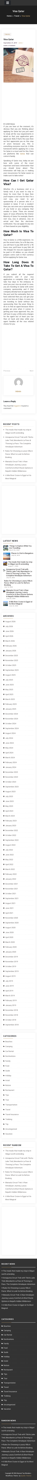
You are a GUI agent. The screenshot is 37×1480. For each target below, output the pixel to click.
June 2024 (9, 743)
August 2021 (10, 903)
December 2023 (11, 772)
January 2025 (10, 709)
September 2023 (12, 787)
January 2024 (10, 767)
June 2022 (9, 855)
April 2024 (9, 753)
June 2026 (9, 631)
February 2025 (11, 704)
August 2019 (10, 976)
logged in (17, 406)
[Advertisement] (18, 101)
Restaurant (9, 1090)
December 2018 (11, 1010)
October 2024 (10, 724)
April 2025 (9, 694)
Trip (6, 1124)
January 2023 (10, 826)
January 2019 (10, 1005)
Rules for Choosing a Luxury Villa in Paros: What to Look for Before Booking (19, 454)
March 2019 (10, 996)
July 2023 (9, 796)
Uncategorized (11, 1129)
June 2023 (9, 801)
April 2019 (9, 991)
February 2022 (11, 874)
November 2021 (11, 889)
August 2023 (10, 792)
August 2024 (10, 733)
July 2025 (9, 680)
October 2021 (10, 894)
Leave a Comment (9, 45)
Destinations (10, 1056)
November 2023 (11, 777)
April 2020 (9, 937)
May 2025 (9, 689)
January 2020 (10, 952)
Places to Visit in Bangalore (22, 553)
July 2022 (9, 850)
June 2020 (9, 932)
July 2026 (9, 626)
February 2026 (11, 646)
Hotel (7, 1080)
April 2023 (9, 811)
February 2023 (11, 821)
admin (21, 43)
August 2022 (10, 845)
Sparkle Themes (26, 1476)
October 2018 (10, 1020)
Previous (6, 371)
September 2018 (12, 1025)
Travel (7, 34)
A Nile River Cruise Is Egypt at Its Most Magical (18, 477)
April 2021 (9, 913)
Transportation (11, 1105)
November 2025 (11, 660)
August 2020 (10, 928)
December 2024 (11, 714)
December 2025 (11, 655)
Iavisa (22, 154)
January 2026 (10, 651)
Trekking (8, 1119)
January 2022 (10, 879)
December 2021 (11, 884)
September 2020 (12, 923)
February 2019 (11, 1000)
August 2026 (10, 621)
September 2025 (12, 670)
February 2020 (11, 947)
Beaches (8, 1042)
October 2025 (10, 665)
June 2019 (9, 986)
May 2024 (9, 748)
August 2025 (10, 675)
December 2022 (11, 830)
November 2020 (11, 918)
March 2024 (10, 758)
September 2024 (12, 728)
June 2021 (9, 908)
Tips (7, 1095)
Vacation (8, 1134)
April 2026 (9, 636)
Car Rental (9, 1051)
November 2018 (11, 1015)
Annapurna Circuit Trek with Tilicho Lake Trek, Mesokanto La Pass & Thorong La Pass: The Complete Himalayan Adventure (19, 442)
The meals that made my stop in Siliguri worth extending (18, 431)
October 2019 (10, 966)
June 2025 (9, 685)
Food (7, 1066)
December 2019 (11, 957)
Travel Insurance (12, 1114)
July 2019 (9, 981)
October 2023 (10, 782)
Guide (7, 1071)
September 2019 (12, 971)
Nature (8, 1085)
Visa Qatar (8, 39)
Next (32, 371)
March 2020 (10, 942)
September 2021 (12, 898)
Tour (7, 1100)
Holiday (8, 1076)
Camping (8, 1046)
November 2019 (11, 962)
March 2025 (10, 699)
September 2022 (12, 840)
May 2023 (9, 806)
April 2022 (9, 864)
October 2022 (10, 835)
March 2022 (10, 869)
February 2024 (11, 762)
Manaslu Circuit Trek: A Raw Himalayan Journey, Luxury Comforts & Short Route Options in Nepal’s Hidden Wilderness (19, 466)
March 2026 (10, 641)
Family (7, 1061)
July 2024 (9, 738)
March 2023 (10, 816)
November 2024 (11, 719)
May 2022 (9, 860)
